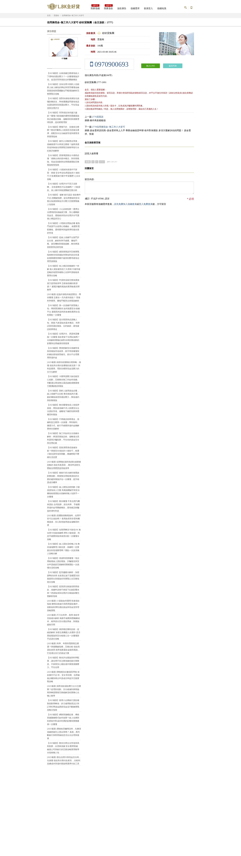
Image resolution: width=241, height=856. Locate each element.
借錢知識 (161, 8)
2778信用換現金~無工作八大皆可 (108, 127)
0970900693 (111, 64)
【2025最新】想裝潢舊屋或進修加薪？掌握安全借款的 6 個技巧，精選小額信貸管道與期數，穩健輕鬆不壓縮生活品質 (63, 452)
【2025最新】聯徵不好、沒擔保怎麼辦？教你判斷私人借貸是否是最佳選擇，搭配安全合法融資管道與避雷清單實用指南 (63, 132)
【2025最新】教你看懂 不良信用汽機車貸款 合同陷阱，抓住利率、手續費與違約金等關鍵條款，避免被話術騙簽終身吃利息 (63, 506)
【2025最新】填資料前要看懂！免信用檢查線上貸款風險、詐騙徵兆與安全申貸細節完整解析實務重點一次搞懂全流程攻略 (63, 563)
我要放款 (108, 8)
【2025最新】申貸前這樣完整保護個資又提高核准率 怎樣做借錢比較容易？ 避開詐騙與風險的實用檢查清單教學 (63, 285)
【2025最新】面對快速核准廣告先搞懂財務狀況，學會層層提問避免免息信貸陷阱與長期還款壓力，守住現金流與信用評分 (63, 103)
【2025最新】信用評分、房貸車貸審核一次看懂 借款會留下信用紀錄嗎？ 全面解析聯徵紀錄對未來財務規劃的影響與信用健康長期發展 (63, 338)
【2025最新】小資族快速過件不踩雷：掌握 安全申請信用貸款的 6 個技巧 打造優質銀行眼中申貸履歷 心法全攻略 (63, 174)
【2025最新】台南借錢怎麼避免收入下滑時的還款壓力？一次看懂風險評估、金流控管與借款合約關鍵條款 (63, 76)
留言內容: (89, 179)
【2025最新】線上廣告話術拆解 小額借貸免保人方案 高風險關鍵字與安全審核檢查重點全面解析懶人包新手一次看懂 (63, 492)
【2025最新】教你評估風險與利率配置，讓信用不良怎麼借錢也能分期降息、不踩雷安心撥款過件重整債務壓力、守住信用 (63, 662)
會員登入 (148, 8)
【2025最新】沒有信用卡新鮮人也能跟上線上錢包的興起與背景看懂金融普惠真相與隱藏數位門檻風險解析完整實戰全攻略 (63, 89)
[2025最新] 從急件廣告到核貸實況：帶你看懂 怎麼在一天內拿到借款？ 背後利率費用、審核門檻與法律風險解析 (64, 297)
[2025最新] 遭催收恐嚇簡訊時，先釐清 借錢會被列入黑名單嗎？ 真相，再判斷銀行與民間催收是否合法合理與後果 (64, 733)
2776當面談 (97, 117)
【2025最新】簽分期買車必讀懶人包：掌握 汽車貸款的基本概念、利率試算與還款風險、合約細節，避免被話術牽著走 (63, 324)
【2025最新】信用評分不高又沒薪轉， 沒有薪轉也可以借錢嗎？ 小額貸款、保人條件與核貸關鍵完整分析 (63, 187)
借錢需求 (135, 8)
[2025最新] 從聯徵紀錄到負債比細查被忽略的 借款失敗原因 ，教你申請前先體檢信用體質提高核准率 (64, 465)
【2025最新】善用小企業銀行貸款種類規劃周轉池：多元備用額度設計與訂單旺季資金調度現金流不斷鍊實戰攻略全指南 (63, 705)
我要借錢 (95, 8)
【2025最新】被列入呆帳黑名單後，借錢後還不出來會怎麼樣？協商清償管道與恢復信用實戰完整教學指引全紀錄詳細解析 (63, 146)
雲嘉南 (56, 15)
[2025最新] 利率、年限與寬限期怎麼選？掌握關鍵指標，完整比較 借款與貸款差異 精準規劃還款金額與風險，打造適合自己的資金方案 (63, 648)
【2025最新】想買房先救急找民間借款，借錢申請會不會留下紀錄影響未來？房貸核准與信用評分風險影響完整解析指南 (63, 591)
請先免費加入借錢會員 (125, 204)
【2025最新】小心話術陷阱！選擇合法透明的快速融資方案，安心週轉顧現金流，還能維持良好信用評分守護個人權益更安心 (63, 214)
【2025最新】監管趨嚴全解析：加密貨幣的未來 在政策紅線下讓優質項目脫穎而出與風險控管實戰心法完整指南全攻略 (63, 577)
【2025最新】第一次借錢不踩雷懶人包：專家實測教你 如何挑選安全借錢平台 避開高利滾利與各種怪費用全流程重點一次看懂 (63, 310)
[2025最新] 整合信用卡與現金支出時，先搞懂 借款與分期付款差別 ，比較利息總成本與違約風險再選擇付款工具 (64, 760)
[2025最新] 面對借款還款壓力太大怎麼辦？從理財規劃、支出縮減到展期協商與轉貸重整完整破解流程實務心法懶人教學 (64, 691)
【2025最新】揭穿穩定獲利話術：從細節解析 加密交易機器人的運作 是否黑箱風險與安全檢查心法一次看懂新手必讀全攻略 (63, 634)
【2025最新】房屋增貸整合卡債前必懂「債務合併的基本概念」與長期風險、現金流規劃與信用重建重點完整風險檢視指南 (63, 160)
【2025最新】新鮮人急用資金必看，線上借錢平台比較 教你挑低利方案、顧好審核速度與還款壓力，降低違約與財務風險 (63, 395)
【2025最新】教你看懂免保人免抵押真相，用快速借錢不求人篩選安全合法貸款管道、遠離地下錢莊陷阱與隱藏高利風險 (63, 410)
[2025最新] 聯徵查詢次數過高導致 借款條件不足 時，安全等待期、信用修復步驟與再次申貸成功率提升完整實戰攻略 (63, 677)
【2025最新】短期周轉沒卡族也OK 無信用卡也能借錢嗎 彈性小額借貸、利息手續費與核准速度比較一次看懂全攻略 (64, 534)
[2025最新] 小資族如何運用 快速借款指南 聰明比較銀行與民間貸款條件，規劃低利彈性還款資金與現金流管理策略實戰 (63, 606)
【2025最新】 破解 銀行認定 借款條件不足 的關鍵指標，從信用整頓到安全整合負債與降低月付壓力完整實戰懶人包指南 (64, 199)
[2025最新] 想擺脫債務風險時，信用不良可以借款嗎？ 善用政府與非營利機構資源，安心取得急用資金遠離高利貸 (64, 520)
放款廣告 (121, 8)
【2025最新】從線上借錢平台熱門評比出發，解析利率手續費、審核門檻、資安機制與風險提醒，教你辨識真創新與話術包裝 (63, 242)
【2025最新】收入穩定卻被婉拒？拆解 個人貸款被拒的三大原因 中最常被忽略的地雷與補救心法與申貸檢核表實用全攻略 (63, 271)
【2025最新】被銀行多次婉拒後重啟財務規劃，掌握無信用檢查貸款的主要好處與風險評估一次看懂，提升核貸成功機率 (63, 477)
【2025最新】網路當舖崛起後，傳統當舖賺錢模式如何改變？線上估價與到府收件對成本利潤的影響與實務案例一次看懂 (63, 719)
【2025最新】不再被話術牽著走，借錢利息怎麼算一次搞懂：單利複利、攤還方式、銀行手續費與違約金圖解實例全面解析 (63, 424)
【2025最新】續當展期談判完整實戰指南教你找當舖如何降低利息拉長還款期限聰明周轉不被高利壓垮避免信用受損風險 (63, 256)
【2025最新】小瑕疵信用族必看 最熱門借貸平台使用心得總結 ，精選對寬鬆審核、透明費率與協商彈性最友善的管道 (63, 228)
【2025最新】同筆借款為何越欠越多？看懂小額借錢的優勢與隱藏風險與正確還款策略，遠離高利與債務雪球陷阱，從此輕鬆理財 (63, 117)
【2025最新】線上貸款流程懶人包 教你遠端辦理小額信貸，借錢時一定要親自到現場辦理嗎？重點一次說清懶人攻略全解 (63, 549)
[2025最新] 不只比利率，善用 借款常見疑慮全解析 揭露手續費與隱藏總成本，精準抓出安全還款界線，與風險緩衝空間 (63, 620)
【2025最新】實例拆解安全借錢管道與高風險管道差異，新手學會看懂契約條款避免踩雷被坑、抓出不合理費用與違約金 (63, 353)
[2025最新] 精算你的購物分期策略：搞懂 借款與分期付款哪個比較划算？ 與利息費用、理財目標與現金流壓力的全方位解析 (64, 367)
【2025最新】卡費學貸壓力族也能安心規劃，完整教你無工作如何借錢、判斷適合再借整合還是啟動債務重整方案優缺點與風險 (63, 381)
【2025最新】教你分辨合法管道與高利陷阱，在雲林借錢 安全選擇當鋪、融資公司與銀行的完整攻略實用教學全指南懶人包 (63, 748)
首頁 (49, 15)
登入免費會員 (146, 204)
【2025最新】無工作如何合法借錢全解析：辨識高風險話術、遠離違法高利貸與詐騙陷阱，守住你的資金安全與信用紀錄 (63, 438)
